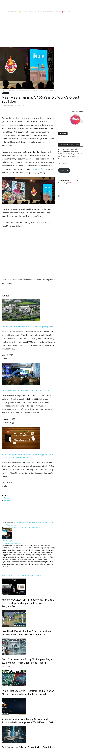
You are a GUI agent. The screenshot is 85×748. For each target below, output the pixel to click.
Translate (74, 183)
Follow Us (63, 133)
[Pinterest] (14, 110)
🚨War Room (66, 12)
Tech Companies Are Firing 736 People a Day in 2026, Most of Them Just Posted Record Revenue (27, 662)
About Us (10, 5)
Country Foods (39, 169)
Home (3, 5)
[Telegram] (29, 110)
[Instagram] (67, 7)
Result (57, 12)
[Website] (18, 569)
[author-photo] (7, 538)
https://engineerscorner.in (11, 543)
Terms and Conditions (39, 5)
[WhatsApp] (19, 110)
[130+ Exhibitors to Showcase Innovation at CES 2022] (21, 384)
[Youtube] (81, 7)
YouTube (7, 501)
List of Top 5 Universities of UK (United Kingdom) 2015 (27, 326)
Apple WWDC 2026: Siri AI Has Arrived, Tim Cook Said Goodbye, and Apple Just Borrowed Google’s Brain (28, 603)
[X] (78, 7)
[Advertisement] (42, 31)
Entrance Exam (48, 12)
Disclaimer (17, 5)
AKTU (39, 12)
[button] (80, 12)
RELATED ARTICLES (11, 575)
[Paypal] (74, 7)
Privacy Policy (27, 5)
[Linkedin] (70, 7)
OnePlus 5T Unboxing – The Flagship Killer (25, 527)
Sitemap (59, 5)
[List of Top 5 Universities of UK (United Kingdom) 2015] (21, 320)
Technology (32, 12)
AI (2, 654)
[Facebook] (63, 7)
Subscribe (64, 170)
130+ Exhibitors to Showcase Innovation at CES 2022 (26, 390)
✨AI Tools (22, 12)
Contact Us (51, 5)
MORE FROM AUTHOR (31, 575)
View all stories (77, 112)
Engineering (12, 12)
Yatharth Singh (8, 105)
